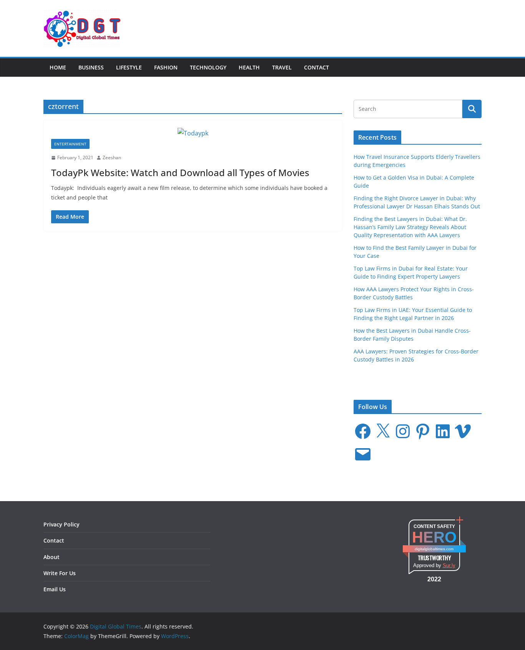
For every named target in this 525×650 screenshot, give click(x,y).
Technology (208, 67)
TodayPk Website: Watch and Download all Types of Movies (180, 172)
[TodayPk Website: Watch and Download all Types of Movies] (192, 133)
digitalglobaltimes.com (434, 549)
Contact (316, 67)
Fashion (166, 67)
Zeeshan (112, 157)
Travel (282, 67)
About (51, 557)
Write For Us (59, 573)
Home (58, 67)
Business (91, 67)
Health (249, 67)
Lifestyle (129, 67)
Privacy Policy (61, 524)
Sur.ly (449, 565)
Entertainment (70, 144)
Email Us (54, 589)
